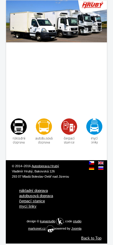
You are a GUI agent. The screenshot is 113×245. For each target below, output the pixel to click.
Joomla (76, 228)
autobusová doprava (36, 196)
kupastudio (47, 221)
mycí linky (28, 206)
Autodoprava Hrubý (45, 166)
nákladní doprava (33, 190)
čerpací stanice (32, 201)
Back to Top (91, 238)
